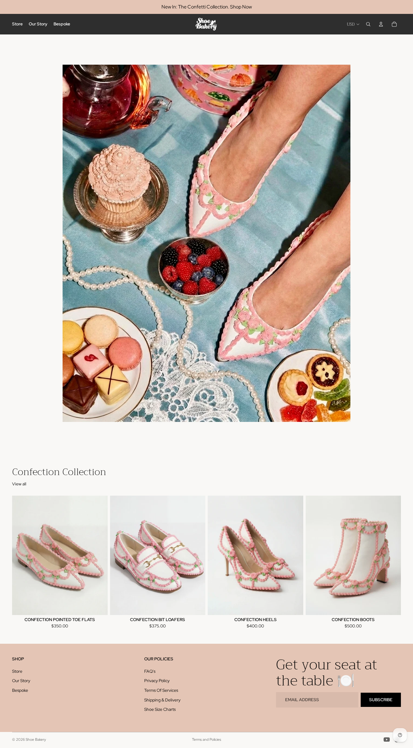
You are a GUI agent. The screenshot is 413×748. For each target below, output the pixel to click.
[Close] (290, 224)
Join (206, 506)
